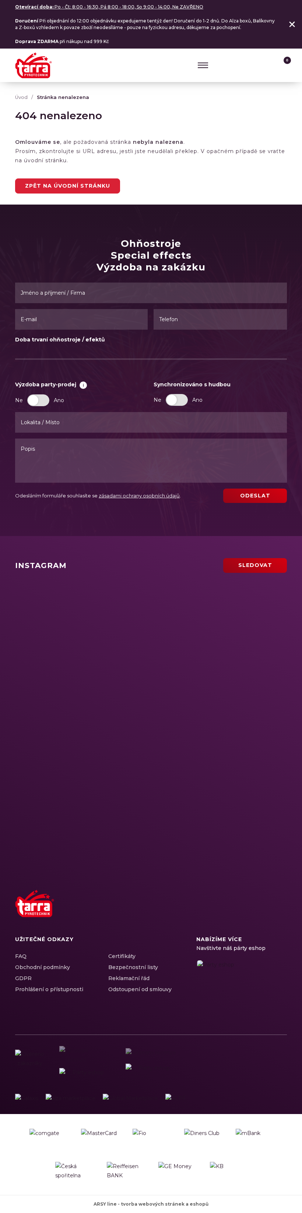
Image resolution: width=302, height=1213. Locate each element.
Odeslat (255, 495)
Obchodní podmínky (42, 967)
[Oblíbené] (267, 65)
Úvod (21, 97)
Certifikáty (122, 956)
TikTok (279, 911)
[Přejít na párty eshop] (241, 986)
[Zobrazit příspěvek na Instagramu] (82, 618)
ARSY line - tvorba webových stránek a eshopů (151, 1204)
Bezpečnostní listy (133, 967)
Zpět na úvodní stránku (67, 185)
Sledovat (255, 565)
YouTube (266, 911)
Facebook (227, 911)
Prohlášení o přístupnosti (49, 989)
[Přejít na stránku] (26, 1098)
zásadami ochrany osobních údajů (139, 496)
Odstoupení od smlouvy (140, 989)
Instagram (240, 911)
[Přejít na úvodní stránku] (33, 65)
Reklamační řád (129, 978)
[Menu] (203, 65)
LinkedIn (253, 911)
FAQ (21, 956)
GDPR (23, 978)
